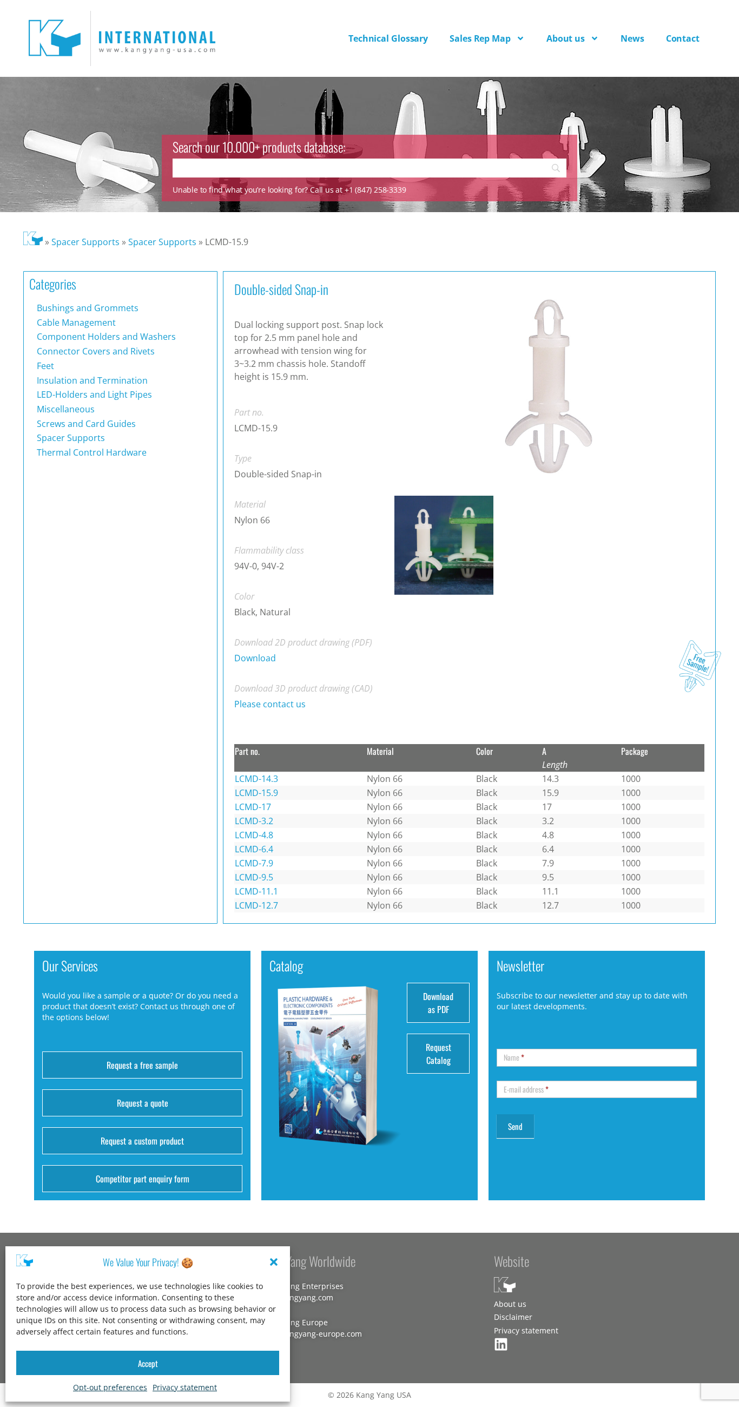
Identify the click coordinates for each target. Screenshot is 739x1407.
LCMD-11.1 (256, 891)
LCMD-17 (253, 807)
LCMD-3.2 (254, 821)
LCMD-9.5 (254, 877)
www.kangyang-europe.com (311, 1334)
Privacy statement (185, 1387)
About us (565, 38)
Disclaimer (513, 1317)
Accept (148, 1363)
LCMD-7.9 (254, 863)
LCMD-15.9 (256, 793)
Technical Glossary (388, 38)
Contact (683, 38)
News (632, 38)
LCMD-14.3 (256, 779)
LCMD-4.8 (254, 835)
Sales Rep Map (480, 38)
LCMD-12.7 (256, 905)
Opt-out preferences (110, 1387)
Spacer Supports (85, 242)
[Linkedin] (501, 1344)
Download (255, 658)
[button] (273, 1262)
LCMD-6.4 (254, 849)
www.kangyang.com (297, 1297)
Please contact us (270, 704)
